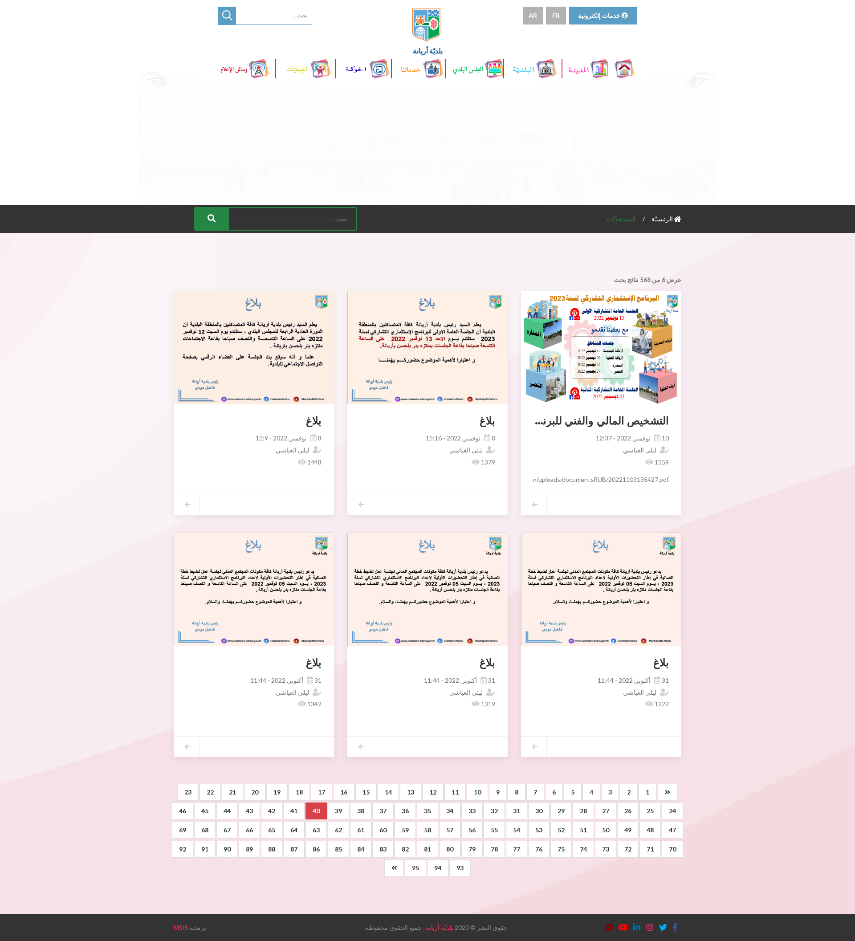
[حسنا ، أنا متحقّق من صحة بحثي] (227, 15)
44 (227, 811)
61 (360, 830)
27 (605, 811)
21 (232, 792)
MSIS (181, 927)
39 (338, 811)
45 (204, 811)
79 (472, 849)
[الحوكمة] (364, 68)
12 (432, 792)
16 (343, 792)
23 (187, 792)
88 (271, 849)
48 (650, 830)
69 (182, 830)
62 (338, 830)
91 (204, 849)
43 (249, 811)
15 (366, 792)
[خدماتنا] (419, 68)
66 (249, 830)
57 (449, 830)
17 (321, 792)
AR (533, 15)
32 (494, 811)
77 (516, 849)
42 (271, 811)
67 (227, 830)
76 (538, 849)
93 (460, 868)
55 (494, 830)
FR (556, 15)
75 (561, 849)
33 (472, 811)
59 (405, 830)
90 (227, 849)
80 (449, 849)
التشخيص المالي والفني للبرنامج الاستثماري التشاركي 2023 (536, 420)
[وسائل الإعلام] (247, 68)
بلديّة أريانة (439, 927)
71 (650, 849)
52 (561, 830)
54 (516, 830)
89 (249, 849)
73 (605, 849)
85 (338, 849)
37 (383, 811)
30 (538, 811)
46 (182, 811)
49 (627, 830)
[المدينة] (585, 68)
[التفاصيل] (634, 347)
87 (293, 849)
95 (415, 868)
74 (583, 849)
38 (360, 811)
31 (516, 811)
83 (383, 849)
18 (299, 792)
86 (316, 849)
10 (477, 792)
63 (316, 830)
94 (437, 868)
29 (561, 811)
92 (182, 849)
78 (494, 849)
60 (383, 830)
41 (293, 811)
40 (316, 811)
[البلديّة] (533, 68)
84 (360, 849)
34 (449, 811)
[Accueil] (626, 68)
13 (410, 792)
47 (672, 830)
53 (538, 830)
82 (405, 849)
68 (204, 830)
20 (254, 792)
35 (427, 811)
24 (672, 811)
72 (627, 849)
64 (293, 830)
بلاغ (487, 420)
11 (455, 792)
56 (472, 830)
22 (210, 792)
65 (271, 830)
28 (583, 811)
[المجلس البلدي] (475, 68)
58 (427, 830)
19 (277, 792)
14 (388, 792)
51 (583, 830)
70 (672, 849)
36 (405, 811)
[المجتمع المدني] (305, 68)
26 (627, 811)
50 (605, 830)
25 (650, 811)
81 (427, 849)
